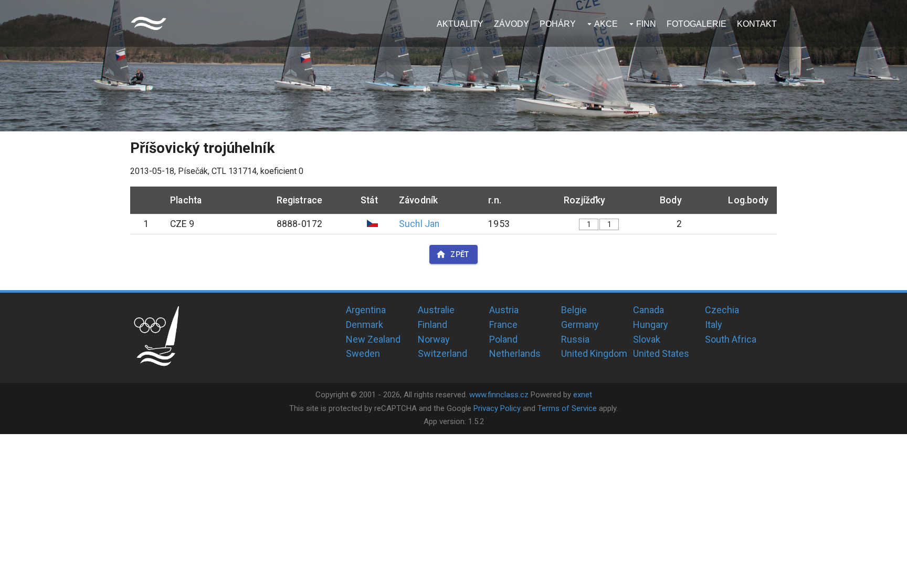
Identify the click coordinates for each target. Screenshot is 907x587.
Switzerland (442, 353)
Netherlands (515, 353)
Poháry (558, 23)
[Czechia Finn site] (148, 23)
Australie (436, 309)
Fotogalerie (696, 23)
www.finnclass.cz (499, 394)
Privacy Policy (497, 408)
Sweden (363, 353)
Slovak (646, 339)
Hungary (650, 324)
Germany (580, 324)
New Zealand (373, 339)
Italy (713, 324)
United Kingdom (594, 353)
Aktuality (460, 23)
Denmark (364, 324)
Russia (575, 339)
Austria (504, 309)
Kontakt (757, 23)
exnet (582, 394)
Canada (648, 309)
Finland (432, 324)
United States (661, 353)
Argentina (366, 309)
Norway (434, 339)
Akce (606, 23)
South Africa (730, 339)
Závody (511, 23)
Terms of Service (567, 408)
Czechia (722, 309)
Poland (503, 339)
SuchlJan (419, 224)
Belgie (574, 309)
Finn (646, 23)
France (503, 324)
